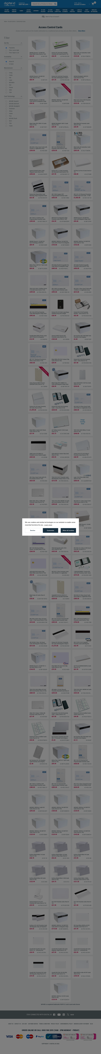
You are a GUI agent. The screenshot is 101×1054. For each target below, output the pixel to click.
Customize (50, 530)
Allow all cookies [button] (68, 530)
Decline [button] (32, 530)
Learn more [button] (48, 525)
